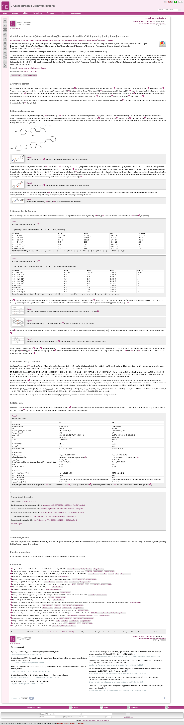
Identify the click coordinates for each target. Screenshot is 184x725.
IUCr (170, 2)
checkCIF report (16, 524)
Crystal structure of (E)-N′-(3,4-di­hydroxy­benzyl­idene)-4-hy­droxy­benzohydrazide (39, 675)
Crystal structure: (17, 505)
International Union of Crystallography (96, 721)
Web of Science (93, 574)
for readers (51, 13)
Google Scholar (98, 569)
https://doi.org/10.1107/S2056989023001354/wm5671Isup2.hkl (62, 509)
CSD (69, 569)
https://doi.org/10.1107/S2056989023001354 (152, 23)
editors (26, 13)
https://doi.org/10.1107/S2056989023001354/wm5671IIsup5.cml (55, 520)
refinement (42, 408)
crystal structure (24, 68)
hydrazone (42, 68)
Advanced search (128, 717)
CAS (82, 569)
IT (175, 2)
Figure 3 (29, 199)
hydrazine (34, 68)
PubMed (88, 569)
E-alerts (75, 708)
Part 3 (143, 21)
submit (63, 13)
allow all (60, 723)
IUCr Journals (98, 571)
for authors (37, 13)
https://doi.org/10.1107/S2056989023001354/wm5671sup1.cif (64, 505)
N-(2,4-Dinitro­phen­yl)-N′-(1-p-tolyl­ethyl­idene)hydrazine (30, 681)
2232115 (34, 72)
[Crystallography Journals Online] (165, 2)
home (5, 13)
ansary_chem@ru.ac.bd (36, 48)
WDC (181, 2)
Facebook (134, 708)
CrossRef (76, 569)
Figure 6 (29, 339)
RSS (169, 708)
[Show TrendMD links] (165, 698)
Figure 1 (29, 157)
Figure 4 (29, 309)
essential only (70, 723)
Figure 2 (29, 183)
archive (15, 13)
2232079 (27, 72)
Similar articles (16, 76)
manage (81, 723)
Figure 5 (29, 321)
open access (76, 13)
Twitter (106, 708)
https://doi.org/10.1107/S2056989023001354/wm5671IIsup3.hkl (62, 513)
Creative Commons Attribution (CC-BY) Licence (64, 632)
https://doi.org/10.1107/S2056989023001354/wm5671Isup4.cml (54, 516)
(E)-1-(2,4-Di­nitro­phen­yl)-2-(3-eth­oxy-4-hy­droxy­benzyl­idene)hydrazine (35, 652)
